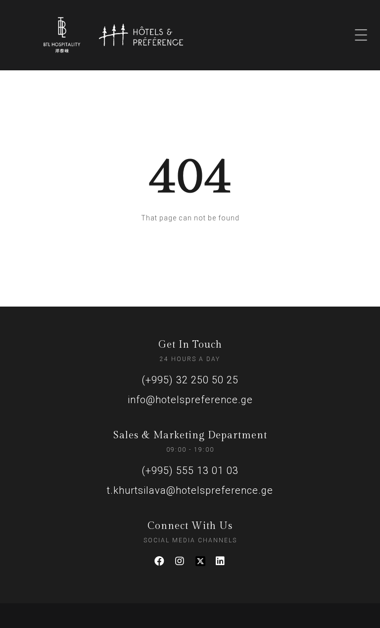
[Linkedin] (221, 561)
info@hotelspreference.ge (190, 400)
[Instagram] (180, 561)
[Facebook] (160, 561)
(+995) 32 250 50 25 (190, 380)
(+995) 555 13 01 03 (190, 470)
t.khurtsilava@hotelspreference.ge (190, 490)
